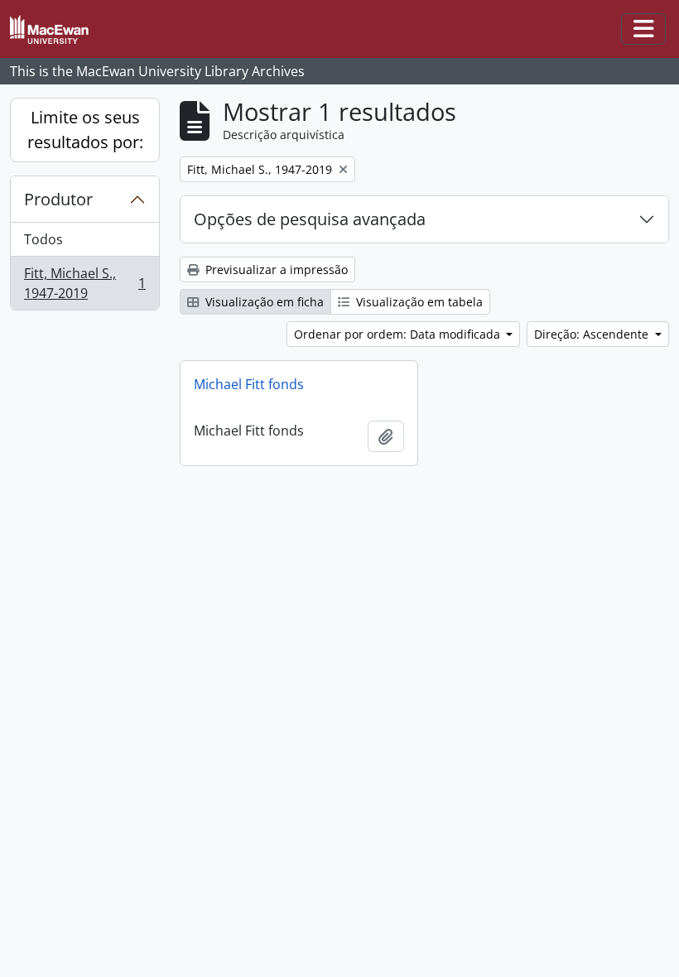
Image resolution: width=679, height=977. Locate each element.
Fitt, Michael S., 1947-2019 (84, 283)
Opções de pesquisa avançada (310, 219)
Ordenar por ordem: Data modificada (398, 334)
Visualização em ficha (263, 302)
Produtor (58, 199)
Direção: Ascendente (593, 334)
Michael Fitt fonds (249, 384)
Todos (43, 239)
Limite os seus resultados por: (85, 129)
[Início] (56, 29)
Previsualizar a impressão (275, 269)
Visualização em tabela (418, 302)
